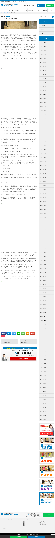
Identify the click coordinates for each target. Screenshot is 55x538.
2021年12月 (43, 264)
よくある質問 (44, 10)
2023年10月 (43, 177)
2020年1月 (43, 355)
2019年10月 (43, 367)
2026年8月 (43, 42)
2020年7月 (43, 332)
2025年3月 (43, 110)
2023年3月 (43, 205)
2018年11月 (43, 411)
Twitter (14, 333)
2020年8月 (43, 328)
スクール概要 (37, 10)
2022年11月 (43, 221)
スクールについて (41, 521)
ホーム (4, 10)
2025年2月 (43, 114)
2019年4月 (43, 391)
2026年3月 (43, 62)
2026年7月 (43, 46)
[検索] (53, 17)
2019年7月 (43, 379)
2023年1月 (43, 213)
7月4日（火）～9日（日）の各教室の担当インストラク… (27, 341)
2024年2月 (43, 161)
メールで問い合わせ (36, 536)
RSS (28, 333)
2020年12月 (43, 312)
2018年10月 (43, 415)
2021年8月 (43, 280)
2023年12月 (43, 169)
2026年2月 (43, 66)
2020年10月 (43, 320)
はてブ (9, 333)
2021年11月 (43, 268)
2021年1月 (43, 308)
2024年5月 (43, 149)
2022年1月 (43, 260)
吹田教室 (24, 522)
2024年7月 (43, 141)
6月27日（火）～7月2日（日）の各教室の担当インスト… (9, 341)
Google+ (32, 333)
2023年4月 (43, 201)
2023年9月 (43, 181)
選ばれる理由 (10, 10)
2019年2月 (43, 399)
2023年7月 (43, 189)
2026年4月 (43, 58)
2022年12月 (43, 217)
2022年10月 (43, 225)
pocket (3, 335)
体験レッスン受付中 (41, 5)
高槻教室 (24, 523)
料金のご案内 (30, 10)
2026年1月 (43, 70)
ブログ (51, 10)
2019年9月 (43, 371)
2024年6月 (43, 145)
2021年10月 (43, 272)
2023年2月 (43, 209)
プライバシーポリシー (42, 524)
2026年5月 (43, 54)
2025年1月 (43, 118)
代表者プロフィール (42, 522)
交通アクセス (41, 523)
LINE (19, 333)
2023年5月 (43, 197)
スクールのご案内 (24, 11)
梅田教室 (24, 525)
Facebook (4, 333)
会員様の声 (17, 10)
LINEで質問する (50, 5)
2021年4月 (43, 296)
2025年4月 (43, 106)
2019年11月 (43, 363)
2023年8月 (43, 185)
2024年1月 (43, 165)
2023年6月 (43, 193)
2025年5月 (43, 102)
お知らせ (43, 25)
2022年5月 (43, 244)
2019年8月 (43, 375)
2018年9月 (43, 419)
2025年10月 (43, 82)
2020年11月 (43, 316)
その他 (42, 29)
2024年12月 (43, 122)
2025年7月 (43, 94)
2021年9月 (43, 276)
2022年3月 (43, 252)
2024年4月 (43, 153)
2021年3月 (43, 300)
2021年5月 (43, 292)
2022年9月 (43, 229)
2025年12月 (43, 74)
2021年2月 (43, 304)
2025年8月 (43, 90)
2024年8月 (43, 137)
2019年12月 (43, 359)
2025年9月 (43, 86)
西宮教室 (24, 524)
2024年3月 (43, 157)
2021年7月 (43, 284)
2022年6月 (43, 240)
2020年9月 (43, 324)
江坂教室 (24, 521)
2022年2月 (43, 256)
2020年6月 (43, 336)
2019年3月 (43, 395)
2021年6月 (43, 288)
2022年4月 (43, 248)
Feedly (23, 333)
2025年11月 (43, 78)
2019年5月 (43, 387)
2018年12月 (43, 407)
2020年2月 (43, 351)
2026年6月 (43, 50)
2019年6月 (43, 383)
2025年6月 (43, 98)
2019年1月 (43, 403)
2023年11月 (43, 173)
